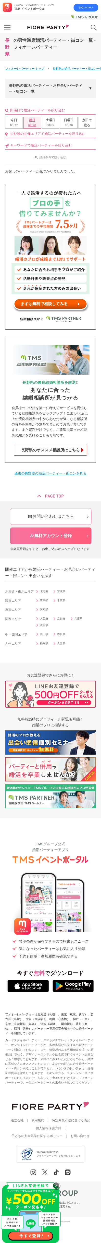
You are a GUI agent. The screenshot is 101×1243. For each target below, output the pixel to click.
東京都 (44, 600)
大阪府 (44, 618)
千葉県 (61, 600)
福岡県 (44, 643)
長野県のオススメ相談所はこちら (50, 450)
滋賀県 (44, 625)
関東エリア (13, 600)
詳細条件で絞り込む (52, 157)
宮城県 (61, 591)
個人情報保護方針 (48, 1128)
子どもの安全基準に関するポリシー (37, 1136)
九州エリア (13, 643)
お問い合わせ (79, 1136)
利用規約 (37, 1120)
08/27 (14, 122)
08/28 (32, 122)
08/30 (69, 122)
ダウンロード (86, 7)
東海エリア (13, 609)
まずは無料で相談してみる (44, 303)
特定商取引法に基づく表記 (71, 1120)
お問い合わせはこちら (51, 516)
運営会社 (17, 1120)
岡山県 (44, 634)
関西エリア (13, 619)
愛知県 (44, 609)
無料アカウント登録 (51, 535)
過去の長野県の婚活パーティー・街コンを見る (50, 473)
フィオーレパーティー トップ (24, 68)
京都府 (61, 618)
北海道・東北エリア (19, 591)
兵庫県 (78, 618)
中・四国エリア (16, 634)
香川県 (61, 634)
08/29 (50, 122)
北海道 (44, 591)
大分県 (61, 643)
